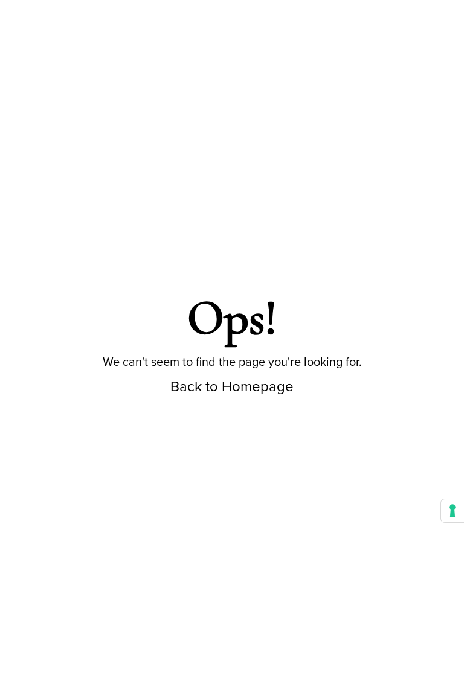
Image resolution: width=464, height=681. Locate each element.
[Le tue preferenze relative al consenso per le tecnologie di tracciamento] (452, 510)
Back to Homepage (232, 386)
